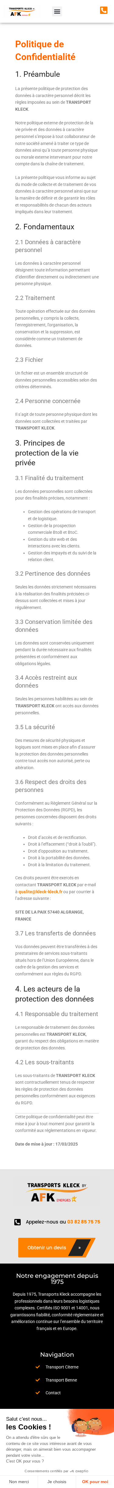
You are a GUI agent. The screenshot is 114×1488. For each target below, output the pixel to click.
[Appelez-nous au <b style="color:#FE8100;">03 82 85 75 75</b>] (17, 1222)
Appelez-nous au (63, 1222)
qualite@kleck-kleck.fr (40, 891)
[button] (57, 11)
